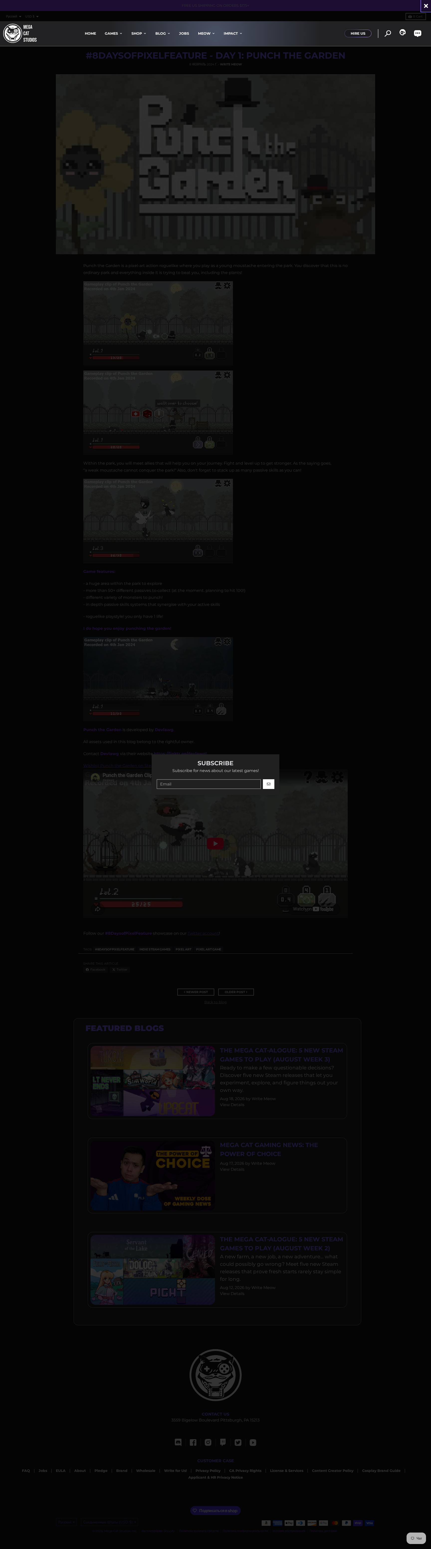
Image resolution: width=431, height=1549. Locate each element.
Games (111, 33)
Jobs (184, 33)
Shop (136, 33)
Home (90, 33)
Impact (231, 33)
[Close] (426, 6)
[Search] (387, 33)
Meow (204, 33)
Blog (160, 33)
